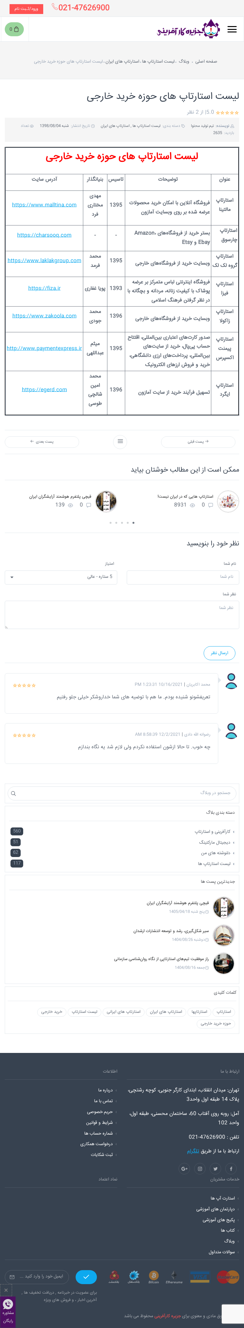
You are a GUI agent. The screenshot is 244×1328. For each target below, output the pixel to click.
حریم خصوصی (100, 1112)
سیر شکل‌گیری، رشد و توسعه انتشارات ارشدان (171, 931)
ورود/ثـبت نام (26, 9)
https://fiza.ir (44, 289)
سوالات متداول (222, 1252)
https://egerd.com (44, 390)
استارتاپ (224, 1012)
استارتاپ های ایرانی (123, 1012)
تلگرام (193, 1151)
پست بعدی (44, 442)
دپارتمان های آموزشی (215, 1209)
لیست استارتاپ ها (158, 61)
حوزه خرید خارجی (216, 1023)
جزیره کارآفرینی (167, 1316)
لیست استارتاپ (84, 1012)
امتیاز (109, 564)
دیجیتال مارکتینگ (214, 842)
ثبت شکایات (102, 1155)
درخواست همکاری (96, 1144)
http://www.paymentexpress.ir (44, 349)
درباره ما (105, 1090)
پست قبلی (196, 442)
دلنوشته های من (215, 853)
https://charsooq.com (44, 235)
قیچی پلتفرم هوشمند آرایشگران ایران (60, 497)
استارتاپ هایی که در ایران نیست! (185, 497)
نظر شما (229, 594)
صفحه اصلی (206, 61)
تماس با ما (103, 1101)
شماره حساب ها (98, 1133)
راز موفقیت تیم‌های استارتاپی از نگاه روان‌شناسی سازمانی (161, 959)
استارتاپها (199, 1012)
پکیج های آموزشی (219, 1220)
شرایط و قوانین (99, 1122)
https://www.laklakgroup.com (44, 261)
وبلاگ (184, 61)
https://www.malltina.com (44, 205)
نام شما (230, 564)
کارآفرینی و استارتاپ (212, 831)
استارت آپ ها (223, 1198)
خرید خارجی (51, 1012)
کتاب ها (228, 1230)
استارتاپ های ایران (122, 61)
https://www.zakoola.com (44, 316)
